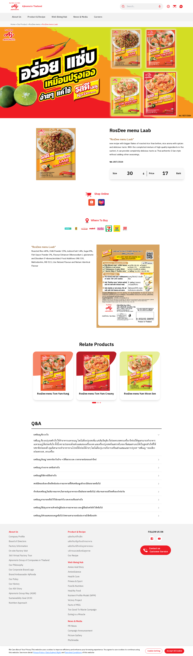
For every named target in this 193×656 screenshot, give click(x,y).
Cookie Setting (153, 650)
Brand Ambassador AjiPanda (22, 574)
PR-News (72, 626)
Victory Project (75, 600)
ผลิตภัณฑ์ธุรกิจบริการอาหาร (80, 541)
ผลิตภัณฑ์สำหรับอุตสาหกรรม (80, 546)
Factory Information (18, 546)
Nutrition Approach (18, 603)
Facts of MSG (74, 605)
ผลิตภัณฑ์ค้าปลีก (75, 537)
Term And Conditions (73, 652)
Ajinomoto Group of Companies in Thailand (29, 560)
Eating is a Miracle (76, 614)
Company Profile (17, 537)
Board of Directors (17, 541)
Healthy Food (74, 591)
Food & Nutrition (75, 586)
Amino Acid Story (76, 567)
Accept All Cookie (174, 650)
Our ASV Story (15, 589)
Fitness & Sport (75, 581)
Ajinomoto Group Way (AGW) (22, 593)
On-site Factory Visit (18, 551)
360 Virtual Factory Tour (20, 555)
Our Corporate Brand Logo (21, 570)
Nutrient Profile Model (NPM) (82, 595)
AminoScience (74, 572)
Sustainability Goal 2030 (20, 598)
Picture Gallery (75, 635)
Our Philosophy (16, 565)
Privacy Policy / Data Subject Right (47, 652)
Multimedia (73, 640)
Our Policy (13, 579)
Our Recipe (73, 555)
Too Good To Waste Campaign (82, 610)
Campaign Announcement (80, 631)
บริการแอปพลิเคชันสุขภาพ (79, 551)
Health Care (73, 576)
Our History (14, 584)
